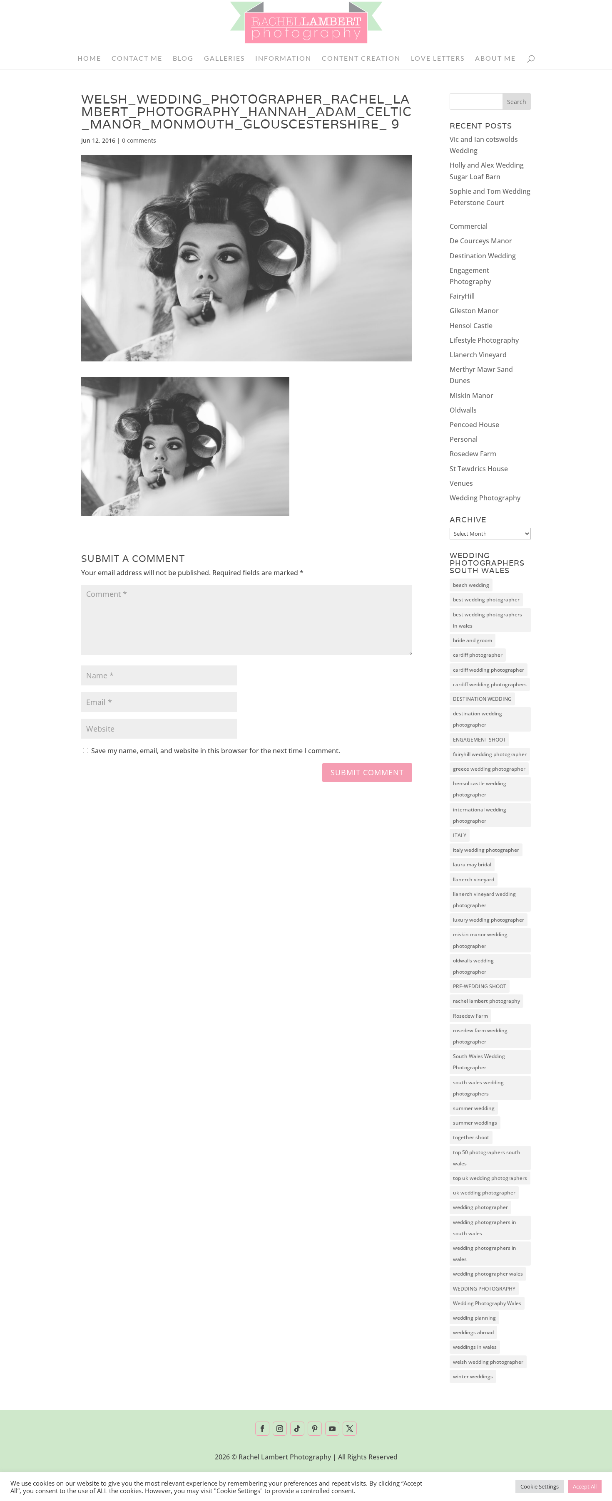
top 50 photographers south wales (486, 1158)
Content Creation (361, 58)
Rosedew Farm (473, 453)
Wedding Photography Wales (487, 1303)
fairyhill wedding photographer (490, 754)
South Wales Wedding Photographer (479, 1062)
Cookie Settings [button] (539, 1486)
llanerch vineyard (473, 879)
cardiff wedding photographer (488, 669)
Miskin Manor (471, 395)
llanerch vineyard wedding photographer (484, 899)
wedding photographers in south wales (484, 1228)
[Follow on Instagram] (280, 1429)
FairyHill (462, 296)
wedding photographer (480, 1207)
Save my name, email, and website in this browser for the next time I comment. (215, 750)
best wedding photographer (486, 599)
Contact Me (137, 58)
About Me (495, 58)
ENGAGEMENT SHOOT (479, 739)
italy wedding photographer (486, 849)
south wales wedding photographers (478, 1088)
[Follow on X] (350, 1429)
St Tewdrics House (479, 468)
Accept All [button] (585, 1486)
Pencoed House (474, 424)
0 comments (139, 140)
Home (89, 58)
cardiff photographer (478, 654)
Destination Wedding (483, 255)
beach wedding (471, 585)
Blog (183, 58)
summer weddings (475, 1122)
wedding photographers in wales (484, 1253)
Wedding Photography (485, 497)
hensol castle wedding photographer (479, 789)
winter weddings (473, 1376)
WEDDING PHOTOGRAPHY (484, 1288)
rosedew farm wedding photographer (480, 1036)
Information (283, 58)
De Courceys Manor (481, 240)
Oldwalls (463, 410)
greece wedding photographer (489, 768)
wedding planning (474, 1317)
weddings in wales (475, 1346)
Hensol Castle (471, 325)
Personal (464, 439)
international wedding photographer (479, 815)
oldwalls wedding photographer (473, 966)
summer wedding (474, 1108)
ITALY (459, 835)
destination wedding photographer (477, 719)
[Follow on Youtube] (332, 1429)
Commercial (469, 226)
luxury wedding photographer (488, 919)
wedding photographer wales (488, 1273)
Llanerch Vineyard (478, 354)
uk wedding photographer (484, 1192)
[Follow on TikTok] (297, 1429)
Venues (461, 483)
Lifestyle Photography (484, 340)
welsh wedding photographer (488, 1361)
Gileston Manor (474, 310)
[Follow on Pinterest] (315, 1429)
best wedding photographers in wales (487, 620)
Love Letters (438, 58)
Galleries (224, 58)
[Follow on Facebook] (262, 1429)
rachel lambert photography (486, 1000)
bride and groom (472, 640)
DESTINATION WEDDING (482, 698)
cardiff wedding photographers (490, 684)
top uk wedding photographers (490, 1178)
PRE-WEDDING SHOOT (479, 986)
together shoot (471, 1137)
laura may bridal (472, 864)
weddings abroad (473, 1332)
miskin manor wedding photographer (480, 940)
